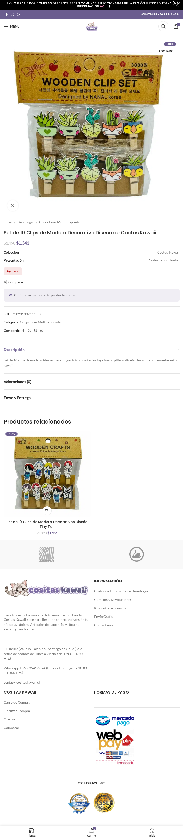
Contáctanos (103, 625)
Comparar (11, 728)
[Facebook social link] (6, 14)
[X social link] (29, 330)
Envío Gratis (103, 616)
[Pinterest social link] (36, 330)
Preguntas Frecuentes (110, 608)
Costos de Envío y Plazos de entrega (121, 591)
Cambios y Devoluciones (112, 600)
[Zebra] (47, 554)
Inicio (8, 222)
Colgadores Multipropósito (59, 222)
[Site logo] (92, 26)
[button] (47, 510)
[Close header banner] (177, 5)
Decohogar (25, 222)
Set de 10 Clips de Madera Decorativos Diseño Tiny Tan (47, 524)
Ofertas (9, 719)
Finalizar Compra (17, 711)
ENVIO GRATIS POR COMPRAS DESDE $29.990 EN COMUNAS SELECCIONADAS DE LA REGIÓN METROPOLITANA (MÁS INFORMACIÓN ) (94, 4)
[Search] (163, 26)
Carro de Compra (17, 702)
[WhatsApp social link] (18, 14)
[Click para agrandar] (12, 205)
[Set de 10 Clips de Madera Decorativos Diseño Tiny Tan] (47, 474)
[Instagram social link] (12, 14)
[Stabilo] (137, 554)
